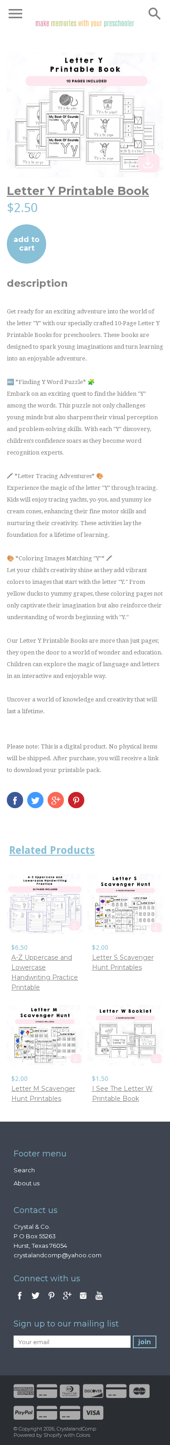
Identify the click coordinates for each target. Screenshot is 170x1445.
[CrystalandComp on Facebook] (20, 1300)
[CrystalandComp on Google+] (67, 1300)
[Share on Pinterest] (76, 800)
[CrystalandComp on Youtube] (99, 1300)
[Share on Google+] (56, 800)
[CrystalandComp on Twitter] (36, 1300)
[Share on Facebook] (15, 800)
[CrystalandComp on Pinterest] (52, 1300)
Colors (83, 1435)
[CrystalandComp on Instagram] (83, 1300)
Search (24, 1170)
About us (26, 1183)
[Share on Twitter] (35, 800)
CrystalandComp (76, 1429)
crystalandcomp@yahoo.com (58, 1255)
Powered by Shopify (38, 1435)
